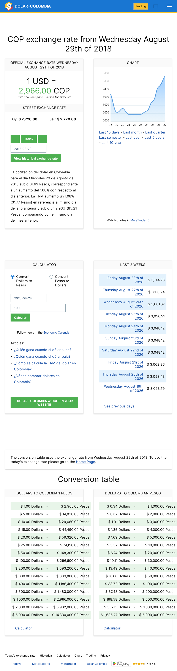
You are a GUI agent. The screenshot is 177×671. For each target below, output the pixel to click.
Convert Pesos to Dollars (62, 280)
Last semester (110, 137)
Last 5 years (154, 137)
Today (28, 139)
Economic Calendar (57, 332)
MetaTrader (68, 663)
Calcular (20, 317)
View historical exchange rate (36, 158)
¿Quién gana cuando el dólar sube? (42, 350)
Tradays (16, 663)
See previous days (118, 406)
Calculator (23, 628)
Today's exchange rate (20, 655)
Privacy (105, 655)
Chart (78, 655)
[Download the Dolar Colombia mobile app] (121, 663)
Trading (140, 6)
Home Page (85, 462)
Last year (133, 137)
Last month (132, 132)
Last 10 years (112, 142)
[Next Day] (42, 139)
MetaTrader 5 (139, 220)
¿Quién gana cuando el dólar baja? (42, 356)
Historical (46, 655)
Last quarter (155, 132)
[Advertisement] (88, 23)
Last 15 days (109, 132)
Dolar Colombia (97, 663)
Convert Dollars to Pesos (24, 280)
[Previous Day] (15, 139)
